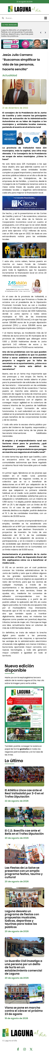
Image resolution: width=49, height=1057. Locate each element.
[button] (45, 18)
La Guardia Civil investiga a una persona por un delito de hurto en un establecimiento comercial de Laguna (23, 967)
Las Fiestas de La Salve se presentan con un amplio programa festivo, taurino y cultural (24, 872)
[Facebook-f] (18, 1049)
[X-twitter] (31, 1049)
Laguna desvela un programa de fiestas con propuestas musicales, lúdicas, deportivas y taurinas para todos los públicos (22, 919)
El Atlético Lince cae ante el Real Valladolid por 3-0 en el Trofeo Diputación (24, 793)
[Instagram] (24, 1049)
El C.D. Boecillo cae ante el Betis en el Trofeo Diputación (24, 832)
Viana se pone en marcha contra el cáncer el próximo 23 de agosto (24, 1011)
